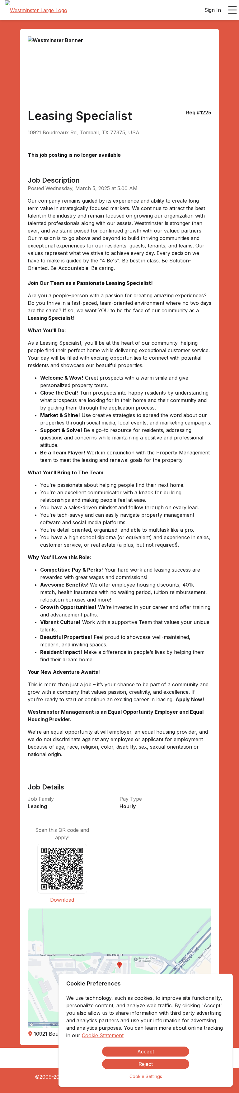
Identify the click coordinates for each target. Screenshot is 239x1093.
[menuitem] (36, 10)
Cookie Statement (103, 1035)
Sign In (212, 10)
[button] (119, 968)
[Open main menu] (232, 10)
